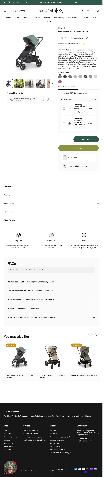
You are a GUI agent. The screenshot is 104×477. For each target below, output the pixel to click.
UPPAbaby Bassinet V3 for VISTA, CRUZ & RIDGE (79, 121)
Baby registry (9, 450)
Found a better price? (81, 38)
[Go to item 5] (51, 83)
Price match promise (57, 450)
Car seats (7, 434)
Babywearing (8, 443)
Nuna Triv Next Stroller (80, 375)
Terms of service (25, 470)
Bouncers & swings (11, 437)
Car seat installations (30, 434)
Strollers (7, 431)
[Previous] (26, 2)
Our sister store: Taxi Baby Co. (61, 453)
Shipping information (57, 440)
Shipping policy (35, 470)
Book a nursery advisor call (60, 437)
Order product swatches (77, 166)
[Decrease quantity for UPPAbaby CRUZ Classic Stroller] (60, 139)
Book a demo (73, 158)
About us (53, 431)
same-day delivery (26, 245)
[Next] (76, 2)
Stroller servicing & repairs (32, 437)
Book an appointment (30, 431)
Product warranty (56, 446)
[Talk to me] (10, 467)
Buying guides (55, 443)
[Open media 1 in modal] (29, 52)
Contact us (54, 434)
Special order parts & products (33, 440)
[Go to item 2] (19, 83)
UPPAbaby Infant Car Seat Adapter (79, 107)
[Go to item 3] (29, 83)
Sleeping (7, 440)
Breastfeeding (9, 446)
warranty (51, 247)
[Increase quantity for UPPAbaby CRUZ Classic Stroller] (69, 139)
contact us (41, 270)
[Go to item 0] (8, 83)
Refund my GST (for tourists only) (74, 93)
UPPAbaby (62, 28)
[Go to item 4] (40, 83)
